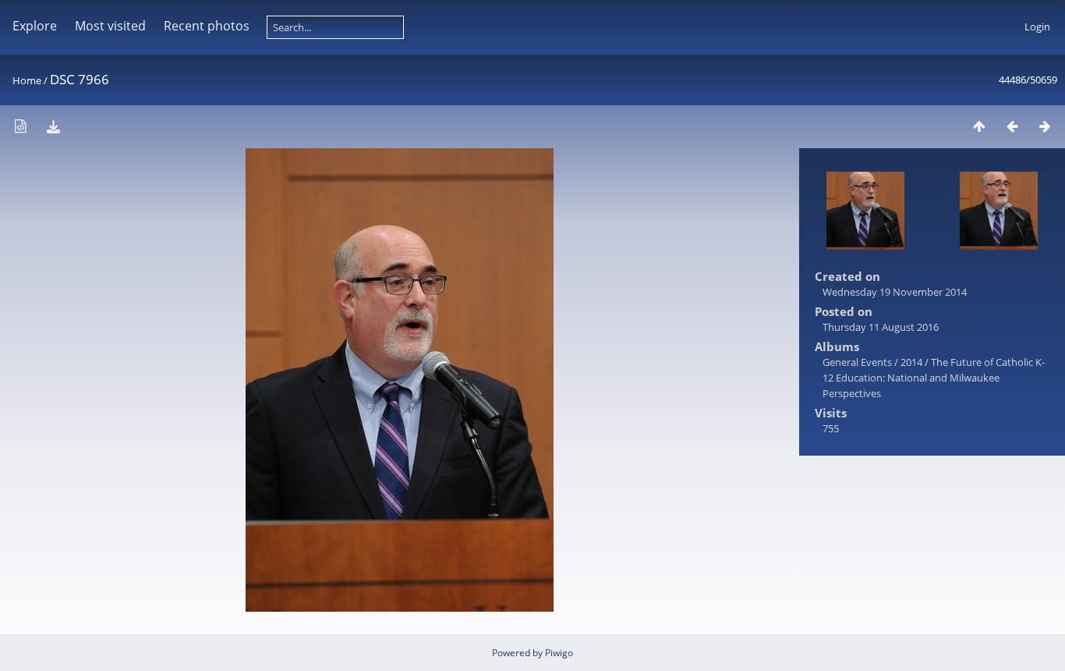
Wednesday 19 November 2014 (895, 292)
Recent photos (206, 25)
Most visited (110, 25)
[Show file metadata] (20, 126)
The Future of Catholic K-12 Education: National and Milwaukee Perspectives (934, 377)
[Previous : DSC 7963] (1012, 126)
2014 (911, 362)
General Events (857, 362)
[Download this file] (53, 126)
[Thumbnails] (979, 126)
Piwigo (559, 652)
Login (1037, 27)
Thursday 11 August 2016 (881, 327)
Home (26, 80)
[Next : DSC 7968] (1044, 126)
